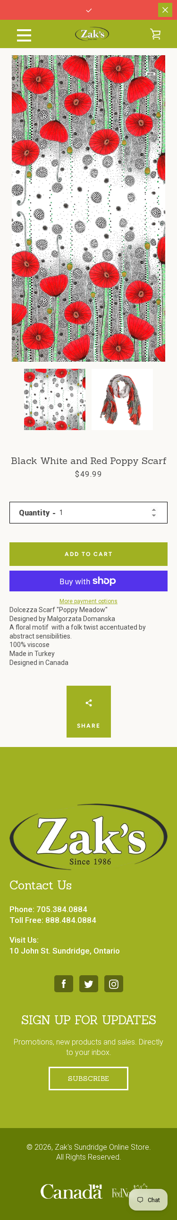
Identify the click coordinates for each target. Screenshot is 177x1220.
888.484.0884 (70, 920)
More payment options (88, 601)
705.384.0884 (61, 909)
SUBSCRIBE (88, 1078)
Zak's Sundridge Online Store (102, 1147)
